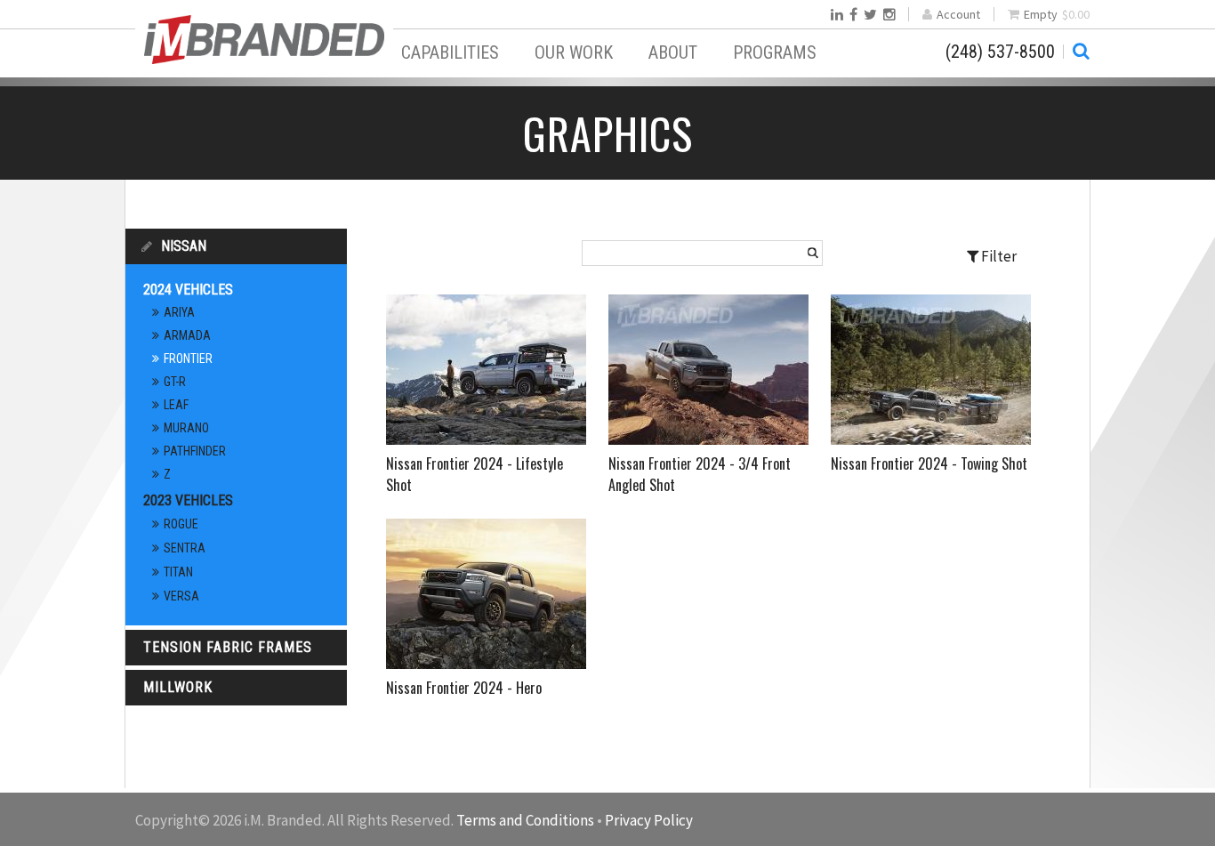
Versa (181, 596)
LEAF (176, 405)
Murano (186, 428)
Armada (187, 335)
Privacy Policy (649, 820)
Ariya (179, 312)
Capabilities (450, 52)
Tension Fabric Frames (227, 647)
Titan (178, 572)
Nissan (183, 246)
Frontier (188, 358)
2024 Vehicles (188, 289)
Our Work (574, 52)
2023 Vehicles (188, 500)
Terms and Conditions (525, 820)
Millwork (178, 687)
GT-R (175, 382)
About (672, 52)
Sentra (184, 548)
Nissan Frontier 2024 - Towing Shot (929, 463)
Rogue (181, 524)
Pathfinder (195, 451)
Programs (775, 52)
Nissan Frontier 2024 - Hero (464, 687)
